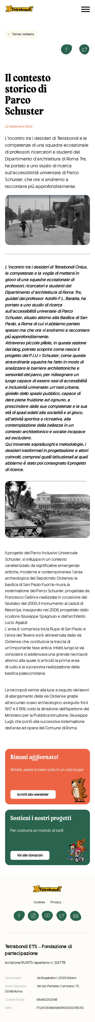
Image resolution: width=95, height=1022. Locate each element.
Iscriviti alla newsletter (33, 794)
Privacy (56, 902)
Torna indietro (23, 34)
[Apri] (85, 9)
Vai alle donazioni (30, 855)
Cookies (39, 902)
